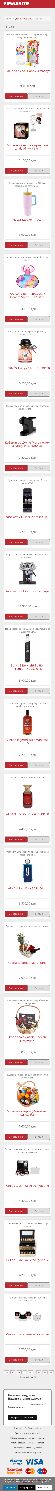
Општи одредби (18, 1443)
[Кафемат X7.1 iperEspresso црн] (27, 573)
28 (19, 1372)
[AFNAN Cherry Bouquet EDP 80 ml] (27, 796)
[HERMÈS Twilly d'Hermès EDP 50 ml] (27, 350)
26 (7, 1372)
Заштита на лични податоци (27, 1433)
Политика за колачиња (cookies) (27, 1448)
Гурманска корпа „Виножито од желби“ (27, 1112)
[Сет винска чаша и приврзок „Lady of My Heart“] (27, 127)
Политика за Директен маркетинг (27, 1452)
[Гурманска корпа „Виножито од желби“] (27, 1093)
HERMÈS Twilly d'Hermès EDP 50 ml (27, 369)
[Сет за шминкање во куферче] (27, 1168)
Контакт (40, 1443)
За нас (31, 1443)
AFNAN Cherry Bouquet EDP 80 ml (27, 815)
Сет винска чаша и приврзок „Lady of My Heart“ (27, 146)
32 (39, 1372)
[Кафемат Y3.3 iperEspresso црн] (27, 499)
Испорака (17, 1428)
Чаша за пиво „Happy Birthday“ (27, 71)
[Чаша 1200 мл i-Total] (27, 201)
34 (51, 1372)
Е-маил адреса (16, 1407)
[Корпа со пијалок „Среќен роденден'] (27, 1019)
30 (30, 1372)
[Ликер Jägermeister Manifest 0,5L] (27, 722)
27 (13, 1372)
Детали (39, 96)
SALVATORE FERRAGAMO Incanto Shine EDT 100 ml (27, 295)
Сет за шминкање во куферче (27, 1186)
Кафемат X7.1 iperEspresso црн (27, 591)
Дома (18, 18)
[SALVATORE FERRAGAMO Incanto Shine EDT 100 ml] (27, 276)
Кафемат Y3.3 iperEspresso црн (27, 517)
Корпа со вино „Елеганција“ (27, 963)
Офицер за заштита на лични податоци (27, 1438)
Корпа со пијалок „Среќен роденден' (27, 1038)
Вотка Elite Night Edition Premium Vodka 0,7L (28, 667)
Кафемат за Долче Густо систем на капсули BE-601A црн (27, 444)
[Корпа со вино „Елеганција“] (27, 945)
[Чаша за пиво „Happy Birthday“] (27, 53)
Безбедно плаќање (33, 1428)
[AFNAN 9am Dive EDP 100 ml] (27, 870)
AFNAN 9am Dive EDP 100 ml (27, 888)
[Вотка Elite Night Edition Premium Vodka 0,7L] (27, 647)
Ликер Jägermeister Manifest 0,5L (27, 741)
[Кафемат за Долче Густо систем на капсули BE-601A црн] (27, 424)
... (24, 1372)
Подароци (28, 18)
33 (45, 1372)
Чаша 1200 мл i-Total (27, 219)
